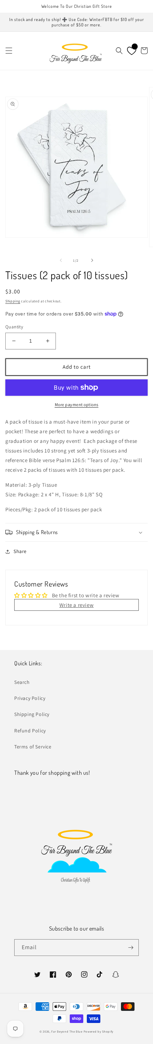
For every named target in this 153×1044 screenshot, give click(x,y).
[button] (9, 50)
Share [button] (20, 551)
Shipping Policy (31, 714)
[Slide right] (92, 260)
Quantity (14, 327)
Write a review (76, 605)
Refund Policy (30, 730)
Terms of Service (33, 746)
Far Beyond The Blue (66, 1031)
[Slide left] (61, 260)
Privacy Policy (29, 698)
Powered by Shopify (99, 1031)
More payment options (77, 404)
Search (22, 682)
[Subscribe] (130, 947)
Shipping (12, 301)
